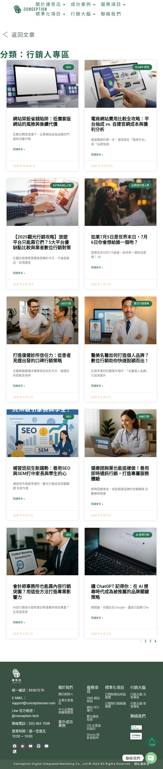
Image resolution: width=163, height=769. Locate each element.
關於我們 (65, 687)
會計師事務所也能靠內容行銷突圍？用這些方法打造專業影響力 (42, 592)
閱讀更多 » (19, 149)
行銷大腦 (138, 687)
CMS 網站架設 (93, 699)
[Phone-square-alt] (14, 751)
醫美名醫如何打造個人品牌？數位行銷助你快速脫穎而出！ (120, 358)
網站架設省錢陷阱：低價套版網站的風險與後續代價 (42, 121)
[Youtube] (30, 746)
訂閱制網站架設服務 (115, 696)
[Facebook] (14, 746)
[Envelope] (46, 746)
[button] (50, 4)
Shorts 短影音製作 (93, 736)
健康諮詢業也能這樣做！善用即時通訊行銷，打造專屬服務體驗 (120, 473)
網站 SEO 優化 (93, 709)
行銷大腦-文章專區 (138, 696)
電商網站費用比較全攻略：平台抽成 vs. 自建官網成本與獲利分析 (120, 124)
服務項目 (92, 689)
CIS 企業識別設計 (94, 727)
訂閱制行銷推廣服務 (115, 705)
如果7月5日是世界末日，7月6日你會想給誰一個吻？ (119, 239)
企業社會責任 (65, 702)
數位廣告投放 (93, 718)
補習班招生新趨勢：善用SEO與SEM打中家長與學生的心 (41, 471)
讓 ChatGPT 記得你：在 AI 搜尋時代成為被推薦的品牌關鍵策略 (120, 592)
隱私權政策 (142, 763)
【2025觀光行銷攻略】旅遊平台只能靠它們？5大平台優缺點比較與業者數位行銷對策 (42, 242)
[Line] (38, 746)
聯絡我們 (138, 716)
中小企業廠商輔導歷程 (65, 711)
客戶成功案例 (65, 724)
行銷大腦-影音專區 (138, 705)
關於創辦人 (65, 694)
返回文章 (23, 35)
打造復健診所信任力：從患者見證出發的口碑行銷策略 (42, 358)
